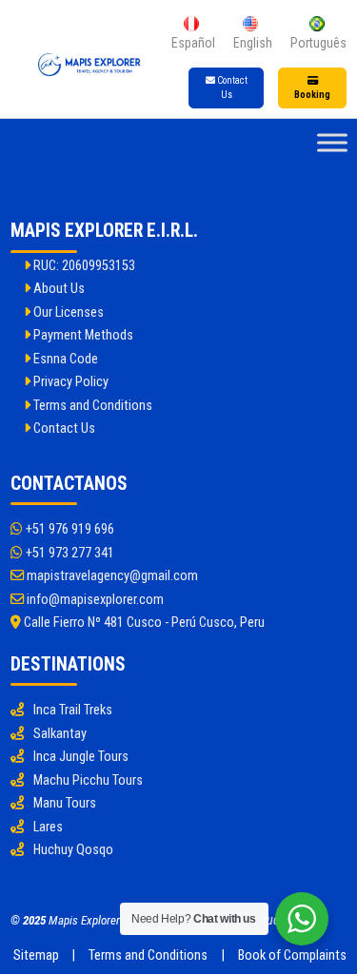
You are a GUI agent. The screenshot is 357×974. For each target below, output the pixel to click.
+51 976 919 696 (68, 529)
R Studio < (272, 920)
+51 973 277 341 (68, 553)
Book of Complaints (292, 955)
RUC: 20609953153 (82, 266)
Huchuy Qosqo (73, 850)
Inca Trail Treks (72, 710)
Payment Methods (81, 335)
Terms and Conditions (91, 406)
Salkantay (60, 734)
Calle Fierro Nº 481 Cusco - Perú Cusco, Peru (143, 622)
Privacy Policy (69, 382)
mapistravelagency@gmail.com (111, 576)
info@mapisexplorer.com (94, 600)
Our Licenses (67, 312)
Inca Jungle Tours (81, 757)
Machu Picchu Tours (88, 780)
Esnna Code (64, 359)
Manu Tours (64, 803)
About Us (57, 289)
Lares (48, 827)
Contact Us (231, 87)
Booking (312, 94)
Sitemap (36, 955)
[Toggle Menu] (332, 143)
